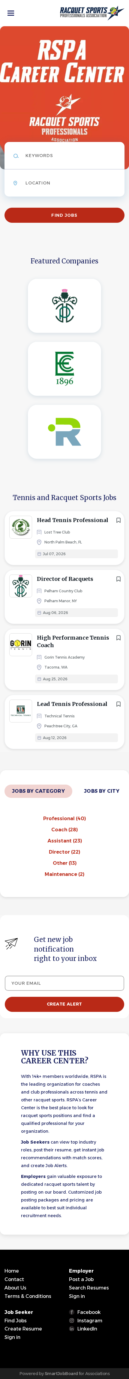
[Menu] (11, 13)
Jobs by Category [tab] (38, 791)
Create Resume (23, 1329)
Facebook (88, 1312)
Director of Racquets (65, 578)
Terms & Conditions (27, 1296)
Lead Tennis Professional (72, 704)
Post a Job (81, 1279)
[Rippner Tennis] (64, 432)
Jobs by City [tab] (101, 791)
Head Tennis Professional (72, 520)
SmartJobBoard (61, 1373)
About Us (15, 1288)
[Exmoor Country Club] (64, 369)
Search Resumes (89, 1288)
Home (11, 1271)
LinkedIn (87, 1329)
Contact (14, 1279)
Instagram (89, 1321)
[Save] (119, 520)
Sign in (77, 1296)
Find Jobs (64, 215)
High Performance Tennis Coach (73, 641)
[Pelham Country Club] (64, 306)
